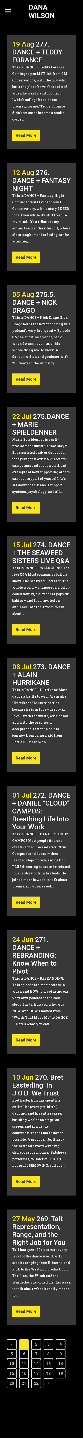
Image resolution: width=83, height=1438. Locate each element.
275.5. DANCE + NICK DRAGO (34, 302)
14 (60, 1363)
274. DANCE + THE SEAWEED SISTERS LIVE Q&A (41, 553)
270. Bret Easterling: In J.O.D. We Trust (37, 1085)
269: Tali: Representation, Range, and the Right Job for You (38, 1230)
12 (36, 1363)
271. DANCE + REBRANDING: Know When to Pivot (34, 955)
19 (60, 1373)
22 (36, 1383)
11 (24, 1363)
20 (11, 1383)
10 (11, 1363)
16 (24, 1373)
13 (48, 1363)
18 (48, 1373)
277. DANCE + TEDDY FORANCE (37, 52)
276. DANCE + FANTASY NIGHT (41, 180)
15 (11, 1373)
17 (36, 1373)
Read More (26, 135)
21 (24, 1383)
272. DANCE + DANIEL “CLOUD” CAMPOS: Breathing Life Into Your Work (41, 811)
